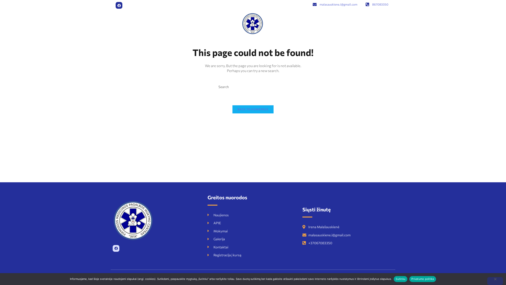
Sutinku (400, 278)
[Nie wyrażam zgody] (495, 281)
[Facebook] (119, 5)
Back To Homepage (253, 109)
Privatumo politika (422, 278)
